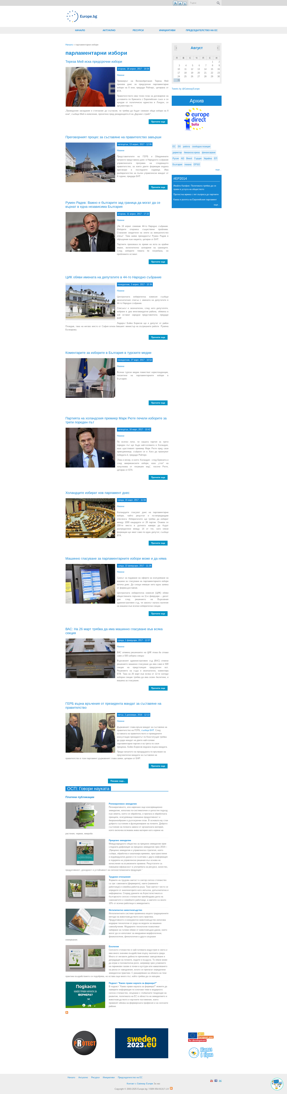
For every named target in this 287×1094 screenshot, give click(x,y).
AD (182, 158)
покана (188, 164)
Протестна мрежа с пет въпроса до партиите (196, 194)
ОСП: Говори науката (88, 788)
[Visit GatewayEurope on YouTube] (211, 1080)
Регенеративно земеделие (123, 804)
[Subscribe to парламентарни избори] (116, 1012)
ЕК (179, 146)
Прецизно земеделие (120, 840)
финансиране (208, 152)
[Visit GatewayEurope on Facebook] (216, 1080)
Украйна (208, 158)
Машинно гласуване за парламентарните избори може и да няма (115, 558)
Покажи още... (117, 781)
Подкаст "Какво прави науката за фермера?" (133, 983)
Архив (197, 100)
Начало (80, 30)
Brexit (189, 158)
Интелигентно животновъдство (125, 910)
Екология (114, 946)
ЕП (215, 158)
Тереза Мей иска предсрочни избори (93, 61)
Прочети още (159, 121)
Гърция (197, 158)
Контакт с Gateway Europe (140, 1083)
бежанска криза (192, 152)
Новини (120, 75)
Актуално (109, 30)
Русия (176, 158)
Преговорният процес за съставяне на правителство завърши (113, 137)
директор (177, 152)
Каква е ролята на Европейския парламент (195, 199)
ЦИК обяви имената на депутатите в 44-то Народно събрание (113, 277)
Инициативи (167, 30)
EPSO (197, 164)
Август (197, 48)
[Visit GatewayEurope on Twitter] (220, 1080)
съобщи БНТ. (148, 730)
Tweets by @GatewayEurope (186, 89)
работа (186, 146)
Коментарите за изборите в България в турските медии (108, 353)
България (177, 164)
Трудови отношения (120, 877)
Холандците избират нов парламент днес (97, 493)
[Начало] (116, 16)
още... (218, 169)
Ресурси (138, 30)
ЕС (174, 146)
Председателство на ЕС (202, 30)
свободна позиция (201, 146)
